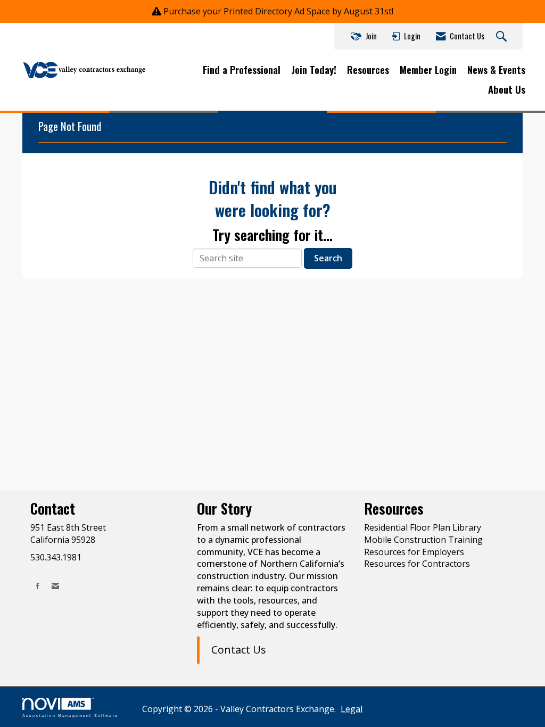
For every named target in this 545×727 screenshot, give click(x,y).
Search (328, 258)
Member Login (428, 70)
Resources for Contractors (417, 563)
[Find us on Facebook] (37, 585)
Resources (368, 70)
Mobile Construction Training (423, 540)
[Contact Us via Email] (55, 585)
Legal (351, 709)
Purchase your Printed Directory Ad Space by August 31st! (278, 11)
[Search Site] (502, 36)
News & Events (496, 70)
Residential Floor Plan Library (422, 527)
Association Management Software (70, 715)
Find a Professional (241, 70)
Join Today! (313, 70)
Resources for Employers (414, 552)
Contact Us (238, 649)
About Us (506, 89)
